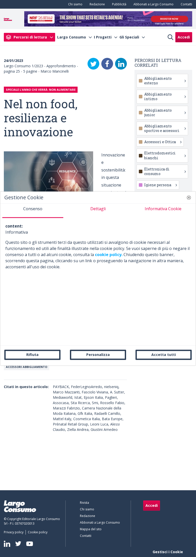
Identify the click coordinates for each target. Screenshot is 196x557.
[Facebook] (107, 64)
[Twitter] (93, 64)
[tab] (32, 211)
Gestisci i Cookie (168, 551)
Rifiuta (32, 354)
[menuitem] (74, 4)
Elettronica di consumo (156, 171)
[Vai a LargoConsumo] (8, 19)
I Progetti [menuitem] (103, 37)
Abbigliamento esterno (158, 80)
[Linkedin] (7, 544)
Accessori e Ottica (160, 141)
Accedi (184, 37)
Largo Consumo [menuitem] (71, 37)
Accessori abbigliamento (26, 367)
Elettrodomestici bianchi (160, 155)
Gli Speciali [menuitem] (129, 37)
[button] (189, 197)
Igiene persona (157, 184)
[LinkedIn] (121, 64)
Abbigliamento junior (158, 112)
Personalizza (98, 354)
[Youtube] (29, 543)
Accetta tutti (163, 354)
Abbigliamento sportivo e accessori (161, 128)
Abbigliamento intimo (158, 96)
